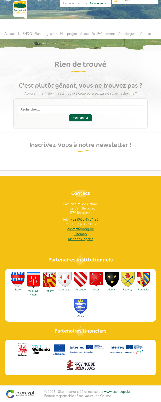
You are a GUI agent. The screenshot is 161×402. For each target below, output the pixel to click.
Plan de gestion (46, 34)
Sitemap (80, 234)
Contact (146, 34)
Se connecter (99, 3)
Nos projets (69, 34)
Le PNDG (25, 34)
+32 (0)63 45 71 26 (84, 219)
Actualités (87, 34)
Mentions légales (80, 239)
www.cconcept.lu (117, 392)
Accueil (10, 34)
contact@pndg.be (80, 229)
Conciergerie (128, 34)
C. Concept (21, 394)
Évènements (106, 34)
